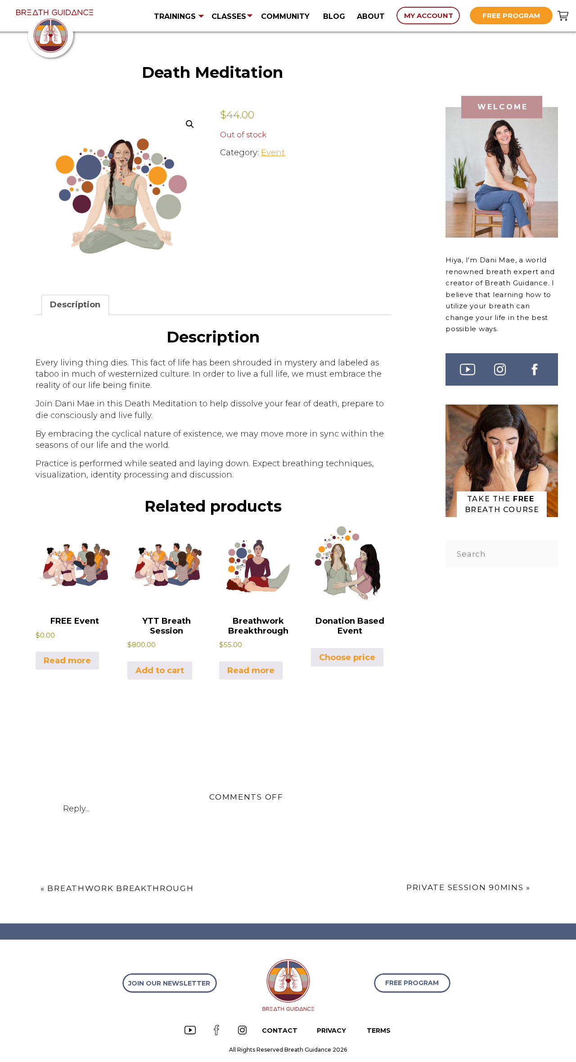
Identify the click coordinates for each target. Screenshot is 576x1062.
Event (273, 153)
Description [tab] (75, 305)
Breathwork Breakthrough (120, 888)
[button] (190, 124)
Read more (67, 661)
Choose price (347, 657)
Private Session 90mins (464, 887)
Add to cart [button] (159, 670)
